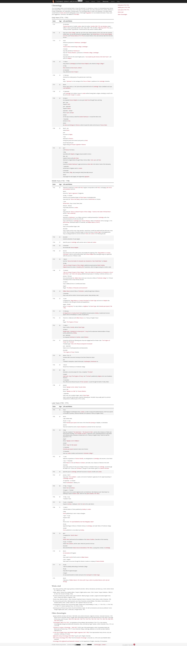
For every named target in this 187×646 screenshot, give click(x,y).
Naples (70, 134)
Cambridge (72, 63)
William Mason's (74, 580)
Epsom (90, 471)
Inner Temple (74, 72)
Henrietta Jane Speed (71, 422)
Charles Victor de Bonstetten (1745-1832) (82, 547)
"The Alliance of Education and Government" (77, 288)
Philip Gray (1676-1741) (103, 28)
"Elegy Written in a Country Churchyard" (79, 300)
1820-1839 (56, 620)
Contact (104, 644)
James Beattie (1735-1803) (93, 493)
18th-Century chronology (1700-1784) (62, 637)
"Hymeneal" (69, 81)
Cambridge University (68, 478)
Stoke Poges (83, 197)
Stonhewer (72, 337)
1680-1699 (76, 619)
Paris (69, 104)
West (64, 67)
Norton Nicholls (79, 458)
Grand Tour (87, 100)
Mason (68, 462)
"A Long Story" (69, 306)
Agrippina (87, 176)
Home (88, 1)
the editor (76, 14)
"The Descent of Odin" (87, 432)
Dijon (72, 112)
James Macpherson (82, 426)
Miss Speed (74, 445)
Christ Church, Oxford (76, 67)
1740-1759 (93, 619)
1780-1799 (104, 619)
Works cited (120, 12)
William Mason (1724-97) (94, 222)
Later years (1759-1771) (123, 9)
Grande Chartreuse (83, 116)
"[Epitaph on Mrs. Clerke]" (72, 387)
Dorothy (72, 327)
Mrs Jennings (92, 422)
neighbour (85, 306)
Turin (69, 121)
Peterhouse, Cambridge (80, 42)
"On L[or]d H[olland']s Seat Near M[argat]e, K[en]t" (82, 521)
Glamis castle (76, 493)
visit (84, 504)
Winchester (93, 361)
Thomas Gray (66, 26)
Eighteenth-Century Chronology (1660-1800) (63, 636)
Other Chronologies (122, 14)
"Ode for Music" (74, 535)
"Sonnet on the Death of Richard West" (101, 211)
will (71, 557)
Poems (64, 530)
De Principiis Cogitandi (75, 144)
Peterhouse (76, 50)
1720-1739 (87, 619)
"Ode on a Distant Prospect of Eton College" (81, 211)
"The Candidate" (72, 477)
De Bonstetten (66, 553)
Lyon (68, 112)
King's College (100, 63)
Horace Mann (104, 125)
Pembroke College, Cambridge (91, 52)
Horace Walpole (85, 63)
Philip (71, 172)
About (93, 1)
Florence (78, 125)
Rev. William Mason (77, 278)
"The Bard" (71, 342)
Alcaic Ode (90, 164)
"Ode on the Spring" (75, 199)
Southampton (87, 361)
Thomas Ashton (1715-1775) (77, 35)
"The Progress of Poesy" (72, 322)
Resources (105, 1)
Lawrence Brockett (104, 468)
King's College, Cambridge (81, 46)
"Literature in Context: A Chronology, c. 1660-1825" (65, 627)
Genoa (66, 125)
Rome (67, 130)
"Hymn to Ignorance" (73, 193)
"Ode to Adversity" (71, 213)
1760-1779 (99, 619)
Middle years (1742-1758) (124, 7)
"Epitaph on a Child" (71, 391)
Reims (69, 108)
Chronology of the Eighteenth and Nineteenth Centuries (66, 641)
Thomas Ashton (67, 46)
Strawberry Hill (80, 267)
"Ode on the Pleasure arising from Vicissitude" (81, 343)
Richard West (92, 199)
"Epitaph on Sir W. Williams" (72, 441)
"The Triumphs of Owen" (80, 433)
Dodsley (97, 313)
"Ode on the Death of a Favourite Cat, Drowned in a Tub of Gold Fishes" (84, 261)
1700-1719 (82, 619)
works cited (63, 13)
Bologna (72, 125)
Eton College (72, 32)
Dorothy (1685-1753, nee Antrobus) (99, 26)
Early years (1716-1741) (123, 5)
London (79, 26)
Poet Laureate (84, 381)
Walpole (69, 58)
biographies (88, 13)
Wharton (86, 337)
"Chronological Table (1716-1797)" (61, 622)
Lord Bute (78, 468)
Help (118, 1)
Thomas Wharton (72, 52)
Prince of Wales (87, 81)
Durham (78, 337)
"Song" (68, 445)
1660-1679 (71, 619)
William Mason (66, 291)
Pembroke (97, 220)
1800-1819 (110, 619)
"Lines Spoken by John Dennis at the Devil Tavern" (97, 56)
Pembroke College (101, 278)
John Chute (76, 158)
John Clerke (83, 387)
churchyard (88, 575)
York (72, 462)
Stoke (86, 233)
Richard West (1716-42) (98, 34)
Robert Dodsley (101, 265)
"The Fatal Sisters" (77, 432)
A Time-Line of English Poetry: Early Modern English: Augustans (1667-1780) (71, 632)
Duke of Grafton (90, 539)
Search (113, 1)
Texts (98, 1)
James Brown (66, 222)
